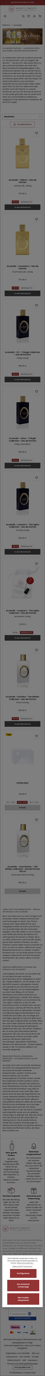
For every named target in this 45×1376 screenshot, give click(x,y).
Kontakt (35, 1356)
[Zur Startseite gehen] (22, 9)
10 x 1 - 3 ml (22, 802)
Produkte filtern (24, 124)
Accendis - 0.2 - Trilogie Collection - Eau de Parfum (22, 353)
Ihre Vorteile (25, 1356)
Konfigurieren (23, 1273)
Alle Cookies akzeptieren (23, 1298)
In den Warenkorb (22, 207)
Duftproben (22, 783)
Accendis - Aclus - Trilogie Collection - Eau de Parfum (22, 439)
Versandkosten (18, 1342)
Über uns (35, 1353)
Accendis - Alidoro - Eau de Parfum (22, 181)
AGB (24, 1360)
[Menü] (5, 16)
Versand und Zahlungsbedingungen (22, 1363)
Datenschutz (12, 1356)
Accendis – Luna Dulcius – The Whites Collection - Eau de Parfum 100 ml (22, 869)
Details (22, 807)
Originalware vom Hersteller (18, 1353)
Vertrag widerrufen (22, 1367)
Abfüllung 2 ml (26, 202)
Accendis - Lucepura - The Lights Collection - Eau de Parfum (22, 611)
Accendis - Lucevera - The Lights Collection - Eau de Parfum (22, 525)
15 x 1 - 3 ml (34, 802)
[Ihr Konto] (34, 16)
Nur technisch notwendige (23, 1285)
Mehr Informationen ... (25, 1263)
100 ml (15, 202)
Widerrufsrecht (13, 1360)
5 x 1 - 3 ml (11, 802)
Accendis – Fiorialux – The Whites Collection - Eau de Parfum (22, 698)
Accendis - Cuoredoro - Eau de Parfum (22, 267)
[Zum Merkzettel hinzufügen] (36, 133)
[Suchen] (23, 16)
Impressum (33, 1360)
